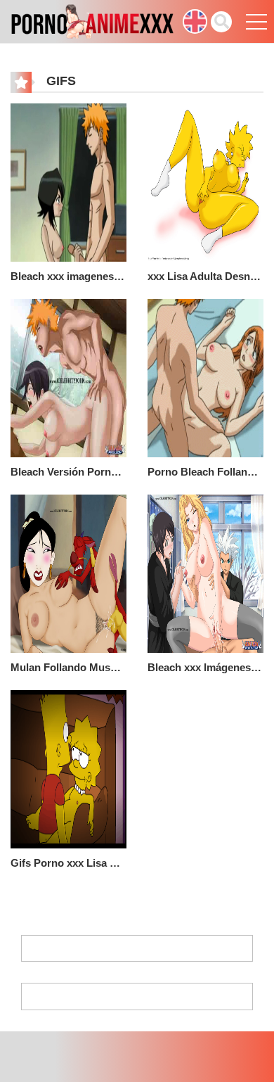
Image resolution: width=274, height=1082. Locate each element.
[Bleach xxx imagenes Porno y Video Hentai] (68, 182)
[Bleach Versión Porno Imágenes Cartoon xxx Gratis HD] (68, 377)
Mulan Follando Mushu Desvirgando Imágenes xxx (68, 667)
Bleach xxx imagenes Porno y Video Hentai (68, 276)
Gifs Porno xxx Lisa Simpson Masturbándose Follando (68, 863)
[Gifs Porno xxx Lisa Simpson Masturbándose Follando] (68, 769)
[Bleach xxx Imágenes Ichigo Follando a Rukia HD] (205, 573)
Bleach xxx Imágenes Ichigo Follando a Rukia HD (205, 667)
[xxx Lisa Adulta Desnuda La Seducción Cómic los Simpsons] (205, 182)
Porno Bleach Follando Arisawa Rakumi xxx (205, 472)
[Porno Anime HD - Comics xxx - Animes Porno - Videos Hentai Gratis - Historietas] (92, 20)
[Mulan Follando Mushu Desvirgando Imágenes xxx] (68, 573)
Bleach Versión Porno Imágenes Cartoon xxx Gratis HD (68, 472)
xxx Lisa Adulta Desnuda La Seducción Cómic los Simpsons (205, 276)
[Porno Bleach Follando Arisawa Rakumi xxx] (205, 377)
